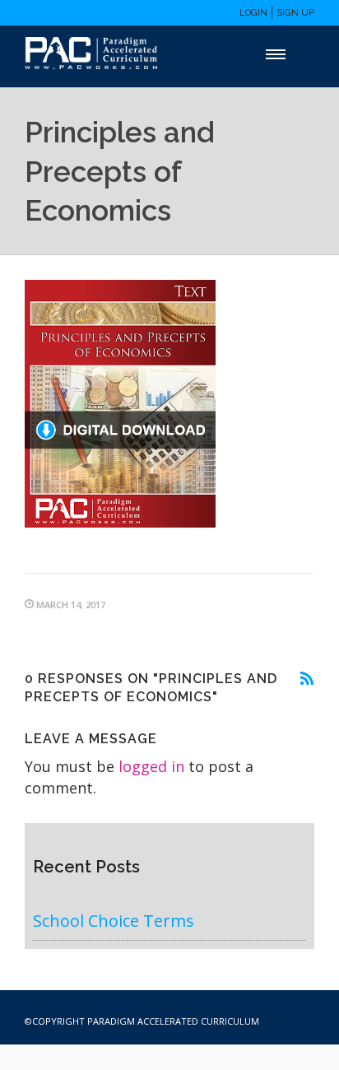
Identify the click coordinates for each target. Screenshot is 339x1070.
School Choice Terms (113, 921)
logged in (151, 766)
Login (253, 12)
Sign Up (295, 12)
